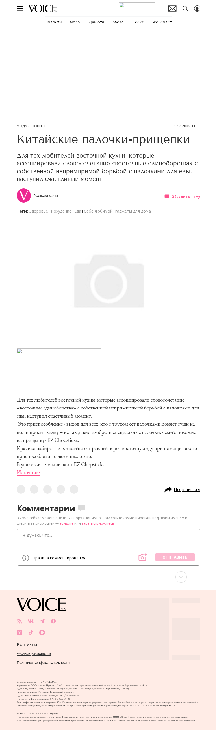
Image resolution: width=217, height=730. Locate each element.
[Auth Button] (197, 8)
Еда (77, 211)
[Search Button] (185, 8)
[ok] (19, 632)
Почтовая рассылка (172, 8)
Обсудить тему (186, 196)
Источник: (28, 472)
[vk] (31, 621)
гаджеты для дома (133, 211)
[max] (42, 632)
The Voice (43, 8)
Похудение (61, 211)
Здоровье (38, 211)
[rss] (19, 621)
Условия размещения (34, 654)
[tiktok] (31, 632)
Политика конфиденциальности (43, 662)
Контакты (27, 644)
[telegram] (42, 621)
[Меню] (20, 8)
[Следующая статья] (108, 577)
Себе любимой (98, 211)
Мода (22, 126)
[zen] (53, 621)
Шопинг (38, 126)
